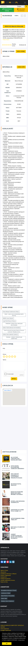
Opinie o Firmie (4, 570)
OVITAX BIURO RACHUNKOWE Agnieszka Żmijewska (17, 467)
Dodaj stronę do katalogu (8, 9)
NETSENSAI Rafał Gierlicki (16, 484)
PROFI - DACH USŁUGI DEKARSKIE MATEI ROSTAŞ (14, 315)
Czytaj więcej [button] (21, 640)
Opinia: (4, 359)
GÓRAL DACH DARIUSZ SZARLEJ (10, 334)
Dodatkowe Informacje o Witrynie (8, 573)
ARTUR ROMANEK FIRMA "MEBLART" (17, 519)
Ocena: (4, 354)
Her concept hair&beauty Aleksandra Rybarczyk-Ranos (16, 475)
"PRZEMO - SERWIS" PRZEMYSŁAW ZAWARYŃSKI (14, 338)
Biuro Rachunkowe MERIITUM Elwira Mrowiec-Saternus (17, 493)
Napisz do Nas (4, 582)
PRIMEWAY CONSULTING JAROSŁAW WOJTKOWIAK (14, 324)
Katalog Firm (4, 577)
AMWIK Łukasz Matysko (8, 318)
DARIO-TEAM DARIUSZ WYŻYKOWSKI (11, 327)
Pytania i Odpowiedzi (6, 575)
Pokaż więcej (6, 39)
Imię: (4, 348)
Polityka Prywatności (6, 578)
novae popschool (5, 628)
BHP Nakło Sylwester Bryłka (18, 527)
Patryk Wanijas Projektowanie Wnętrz (11, 311)
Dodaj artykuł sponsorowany (21, 9)
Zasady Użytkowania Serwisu (8, 580)
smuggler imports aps (6, 630)
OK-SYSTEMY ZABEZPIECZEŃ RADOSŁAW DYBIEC (16, 459)
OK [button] (6, 643)
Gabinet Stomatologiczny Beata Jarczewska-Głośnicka (17, 536)
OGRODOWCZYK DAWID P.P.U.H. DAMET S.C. (17, 510)
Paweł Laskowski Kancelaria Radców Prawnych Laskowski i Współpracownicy (14, 331)
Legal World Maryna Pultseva (9, 321)
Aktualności (3, 572)
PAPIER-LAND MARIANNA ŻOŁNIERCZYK (18, 502)
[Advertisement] (14, 20)
